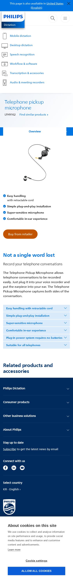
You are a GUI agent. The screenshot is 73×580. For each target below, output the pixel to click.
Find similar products (32, 114)
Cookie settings (36, 560)
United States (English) (47, 5)
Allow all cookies (36, 571)
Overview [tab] (35, 131)
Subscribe (9, 449)
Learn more (14, 549)
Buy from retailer (20, 234)
